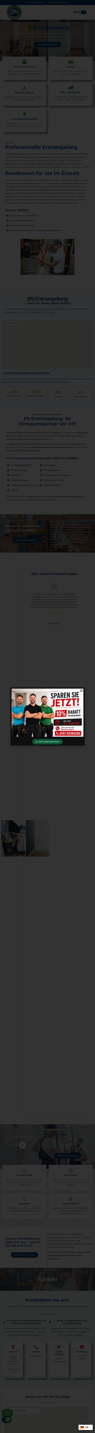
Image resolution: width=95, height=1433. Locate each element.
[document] (47, 716)
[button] (81, 691)
